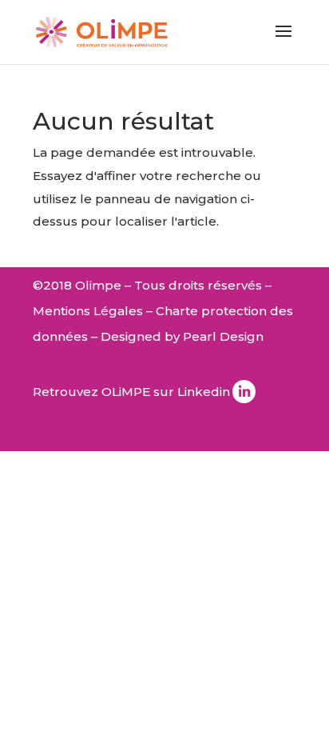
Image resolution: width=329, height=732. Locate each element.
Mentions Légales (88, 310)
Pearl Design (223, 336)
